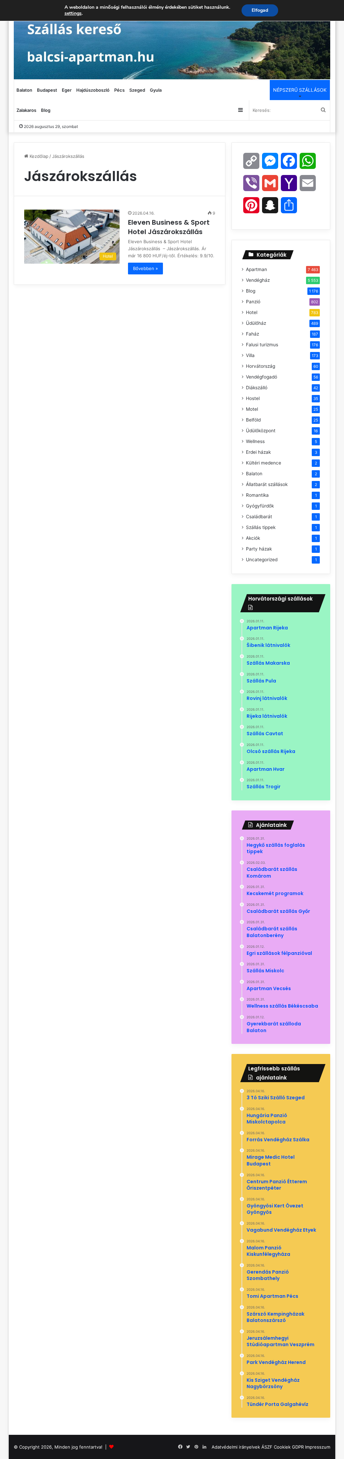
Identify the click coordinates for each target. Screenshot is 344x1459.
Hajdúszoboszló (93, 90)
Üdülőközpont (260, 430)
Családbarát (259, 516)
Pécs (119, 90)
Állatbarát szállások (267, 484)
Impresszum (317, 1447)
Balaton (24, 90)
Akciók (253, 538)
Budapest (47, 90)
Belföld (253, 420)
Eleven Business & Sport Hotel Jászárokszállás (169, 227)
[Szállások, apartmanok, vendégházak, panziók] (172, 39)
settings (73, 13)
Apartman (256, 269)
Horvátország (260, 366)
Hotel (251, 312)
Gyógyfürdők (260, 506)
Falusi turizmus (262, 344)
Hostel (253, 398)
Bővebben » (145, 268)
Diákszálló (256, 387)
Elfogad (260, 10)
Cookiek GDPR (289, 1447)
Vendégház (258, 280)
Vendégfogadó (261, 377)
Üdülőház (256, 323)
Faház (252, 334)
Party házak (259, 548)
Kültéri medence (263, 463)
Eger (67, 90)
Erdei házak (258, 452)
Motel (252, 409)
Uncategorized (261, 559)
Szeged (137, 90)
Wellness (255, 441)
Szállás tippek (260, 527)
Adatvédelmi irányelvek (236, 1447)
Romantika (257, 495)
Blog (45, 110)
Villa (250, 355)
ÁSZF (266, 1447)
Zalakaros (26, 110)
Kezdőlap (38, 156)
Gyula (156, 90)
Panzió (253, 301)
